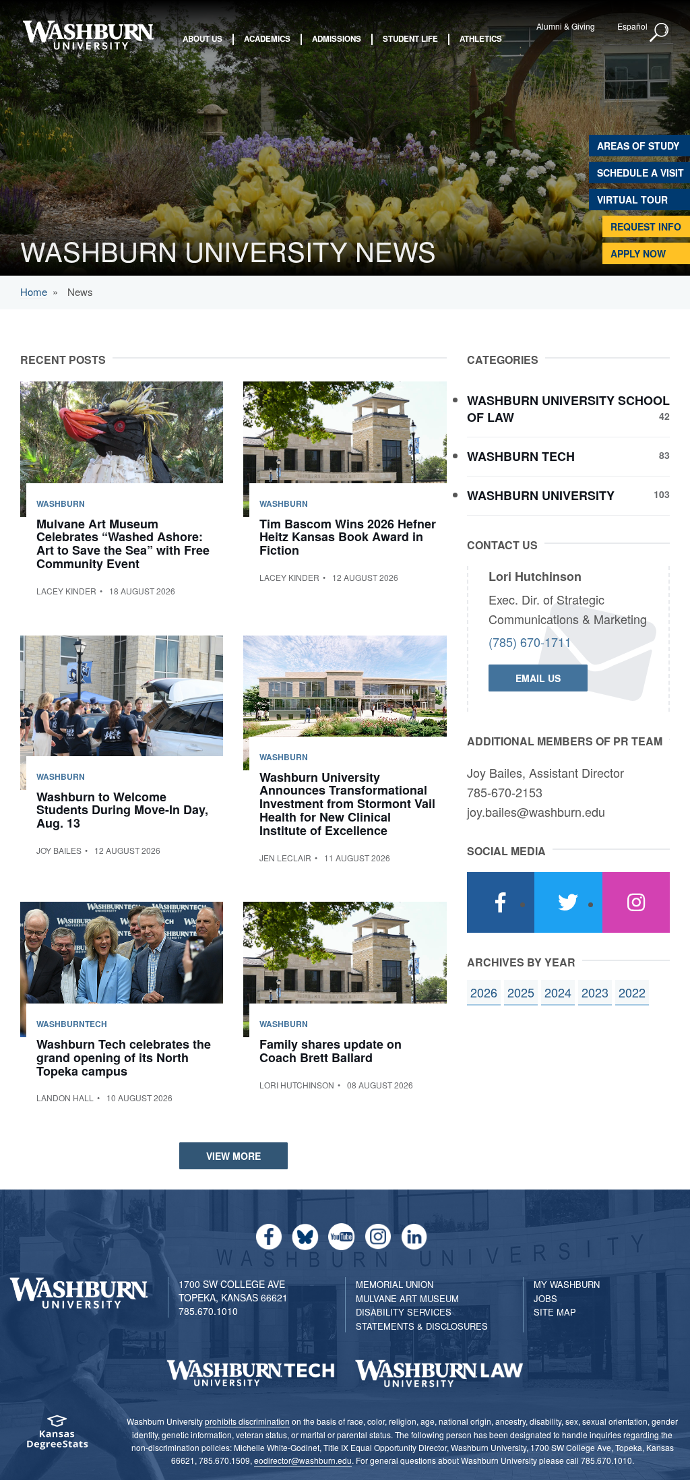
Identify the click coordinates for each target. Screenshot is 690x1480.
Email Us (538, 678)
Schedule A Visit (640, 172)
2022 (632, 992)
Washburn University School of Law (568, 409)
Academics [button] (267, 39)
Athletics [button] (481, 39)
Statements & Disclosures (422, 1326)
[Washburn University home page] (87, 35)
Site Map (555, 1311)
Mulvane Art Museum (407, 1298)
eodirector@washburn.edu (303, 1460)
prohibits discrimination (247, 1421)
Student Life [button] (410, 39)
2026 (483, 992)
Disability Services (403, 1311)
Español (632, 26)
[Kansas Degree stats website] (57, 1436)
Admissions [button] (336, 39)
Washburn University (568, 495)
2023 (595, 992)
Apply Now (638, 253)
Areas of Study (638, 145)
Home (33, 291)
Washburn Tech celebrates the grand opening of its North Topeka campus (123, 1057)
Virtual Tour (632, 199)
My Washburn (567, 1284)
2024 (557, 992)
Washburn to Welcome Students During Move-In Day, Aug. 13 (122, 810)
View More (233, 1156)
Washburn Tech (568, 456)
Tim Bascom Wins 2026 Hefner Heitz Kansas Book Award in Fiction (347, 537)
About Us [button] (202, 39)
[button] (660, 33)
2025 (520, 992)
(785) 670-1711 (530, 641)
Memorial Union (394, 1284)
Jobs (545, 1298)
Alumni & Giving (565, 26)
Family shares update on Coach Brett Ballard (330, 1050)
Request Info (645, 226)
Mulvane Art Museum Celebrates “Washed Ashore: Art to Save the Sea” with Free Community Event (123, 543)
